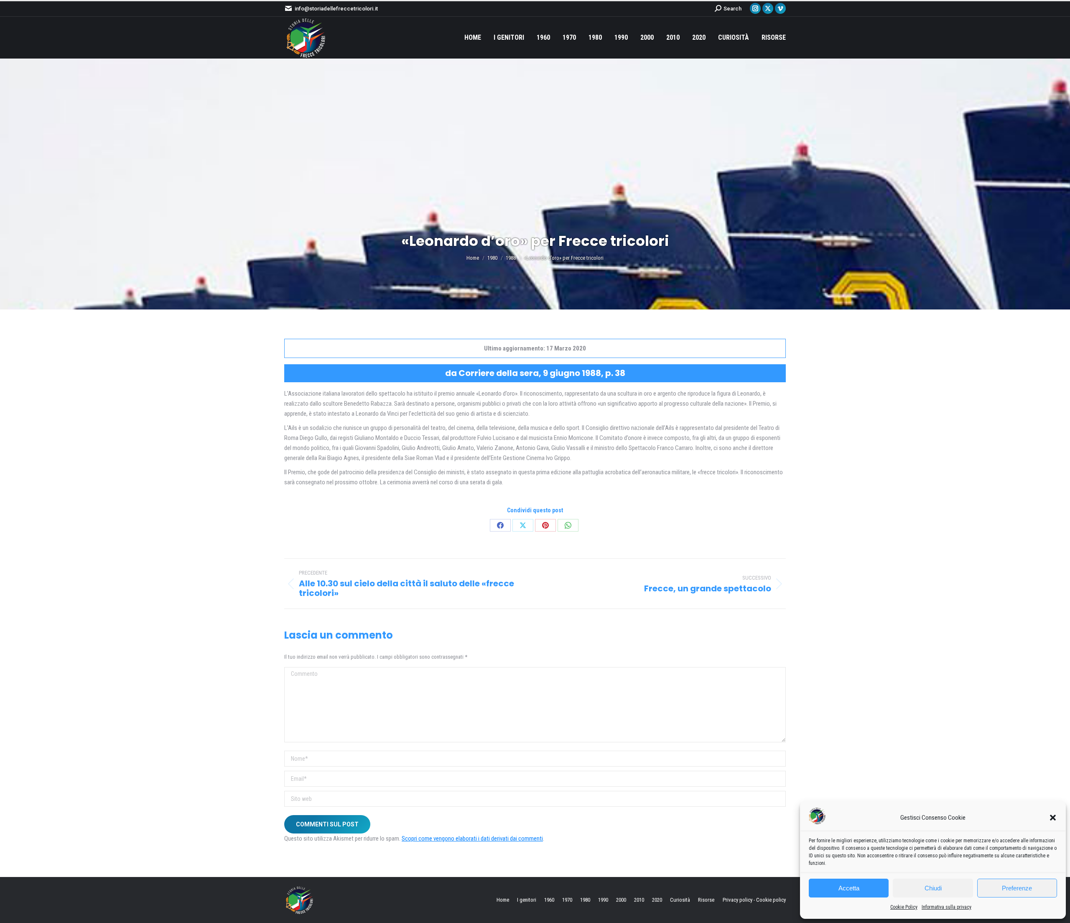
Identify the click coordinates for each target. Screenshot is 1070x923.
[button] (1053, 817)
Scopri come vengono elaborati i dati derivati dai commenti (472, 838)
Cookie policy (771, 900)
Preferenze (1017, 888)
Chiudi (933, 888)
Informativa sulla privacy (946, 907)
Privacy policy (737, 900)
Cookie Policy (903, 907)
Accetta (848, 888)
